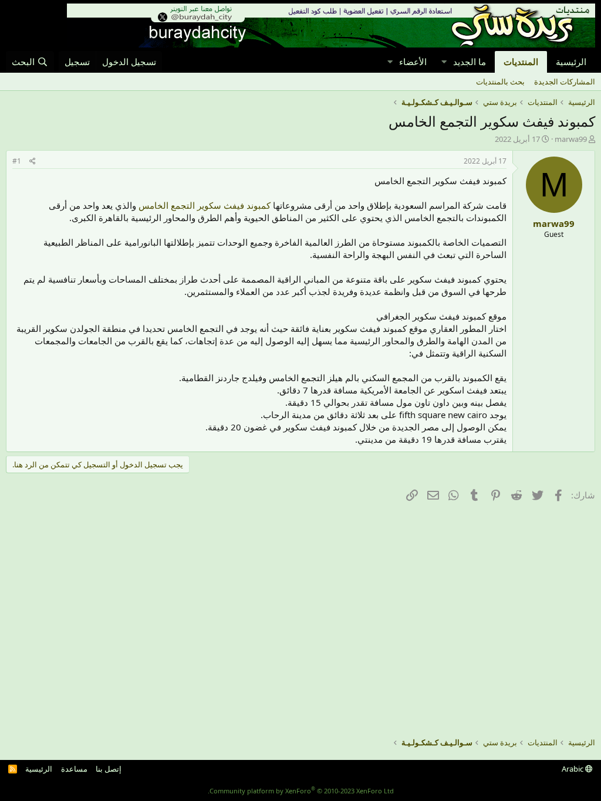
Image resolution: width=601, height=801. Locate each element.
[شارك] (32, 161)
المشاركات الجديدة (564, 81)
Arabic (573, 768)
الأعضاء (413, 61)
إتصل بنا (108, 768)
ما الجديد (469, 61)
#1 (16, 161)
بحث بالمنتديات (500, 81)
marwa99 (571, 139)
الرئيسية (571, 61)
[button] (443, 62)
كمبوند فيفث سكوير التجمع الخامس (205, 205)
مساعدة (74, 768)
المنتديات (521, 61)
